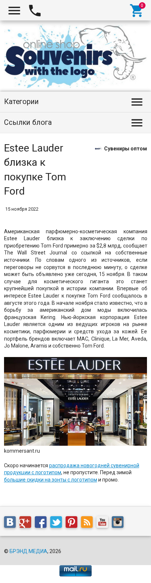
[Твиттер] (58, 523)
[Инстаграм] (119, 523)
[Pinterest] (73, 523)
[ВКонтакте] (11, 523)
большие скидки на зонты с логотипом (50, 480)
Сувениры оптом (125, 148)
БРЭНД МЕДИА (28, 551)
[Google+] (27, 523)
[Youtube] (104, 523)
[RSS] (88, 523)
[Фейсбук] (42, 523)
